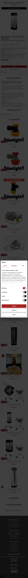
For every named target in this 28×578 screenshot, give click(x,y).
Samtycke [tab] (5, 265)
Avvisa (14, 314)
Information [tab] (14, 265)
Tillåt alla (14, 306)
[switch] (25, 292)
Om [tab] (23, 265)
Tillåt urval (14, 310)
